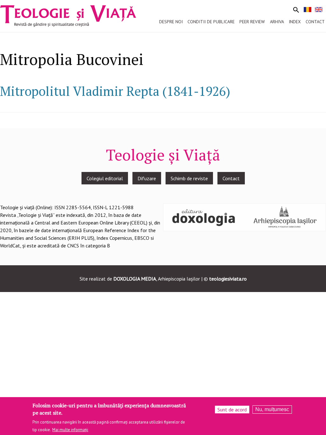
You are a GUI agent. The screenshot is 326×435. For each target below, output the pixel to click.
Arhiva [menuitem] (277, 22)
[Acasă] (68, 15)
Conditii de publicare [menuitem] (211, 22)
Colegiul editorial (105, 178)
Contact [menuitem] (315, 22)
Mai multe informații (70, 430)
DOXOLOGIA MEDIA (134, 278)
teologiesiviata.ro (228, 278)
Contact (231, 178)
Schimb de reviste (189, 178)
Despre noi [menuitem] (171, 22)
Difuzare (147, 178)
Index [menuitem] (295, 22)
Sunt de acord (232, 409)
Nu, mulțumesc (272, 409)
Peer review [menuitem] (252, 22)
